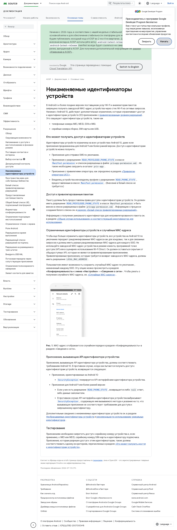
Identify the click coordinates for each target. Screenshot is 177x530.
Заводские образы (49, 502)
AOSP (48, 79)
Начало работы (30, 18)
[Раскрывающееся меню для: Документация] (42, 3)
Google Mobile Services (142, 502)
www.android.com (140, 498)
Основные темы (75, 18)
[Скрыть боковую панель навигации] (33, 525)
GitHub (44, 511)
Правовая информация (90, 521)
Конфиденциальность (125, 521)
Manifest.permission (63, 163)
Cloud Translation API (61, 68)
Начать (164, 41)
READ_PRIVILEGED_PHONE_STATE (98, 160)
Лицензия (107, 521)
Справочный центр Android (144, 484)
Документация (31, 3)
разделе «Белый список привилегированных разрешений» (107, 210)
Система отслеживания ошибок (146, 511)
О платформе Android (51, 521)
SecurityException (68, 380)
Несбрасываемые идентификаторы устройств (70, 417)
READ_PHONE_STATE (125, 179)
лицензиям (97, 460)
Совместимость (99, 18)
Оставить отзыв (49, 525)
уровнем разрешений (131, 115)
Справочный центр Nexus (143, 493)
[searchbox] (18, 26)
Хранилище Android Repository (54, 484)
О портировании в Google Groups (101, 511)
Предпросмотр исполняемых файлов (57, 498)
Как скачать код (48, 493)
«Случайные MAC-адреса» (101, 274)
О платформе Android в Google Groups (103, 502)
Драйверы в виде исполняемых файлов (58, 506)
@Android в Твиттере (95, 484)
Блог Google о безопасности (99, 498)
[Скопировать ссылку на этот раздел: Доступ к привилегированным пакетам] (96, 194)
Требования (46, 489)
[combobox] (121, 3)
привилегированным (109, 115)
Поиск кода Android (59, 3)
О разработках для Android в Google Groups (106, 506)
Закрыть (146, 41)
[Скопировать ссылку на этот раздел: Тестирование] (68, 428)
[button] (16, 44)
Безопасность (53, 18)
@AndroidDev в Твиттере (97, 489)
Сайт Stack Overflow (141, 506)
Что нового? (9, 18)
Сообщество (70, 521)
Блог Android (92, 493)
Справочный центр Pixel (142, 489)
